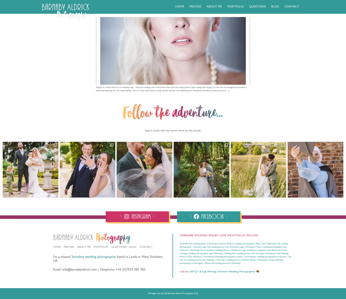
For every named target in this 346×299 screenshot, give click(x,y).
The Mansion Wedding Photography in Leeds (222, 257)
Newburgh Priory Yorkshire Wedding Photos (210, 250)
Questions (257, 6)
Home (179, 6)
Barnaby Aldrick (73, 237)
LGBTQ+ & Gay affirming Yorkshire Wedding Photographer (221, 271)
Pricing (195, 6)
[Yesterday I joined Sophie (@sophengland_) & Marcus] (87, 170)
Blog (275, 6)
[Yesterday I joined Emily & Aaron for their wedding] (30, 170)
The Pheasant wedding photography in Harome (265, 257)
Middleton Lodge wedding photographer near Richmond (255, 250)
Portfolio (235, 6)
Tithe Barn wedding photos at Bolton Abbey (236, 260)
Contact (291, 6)
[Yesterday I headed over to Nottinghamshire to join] (144, 170)
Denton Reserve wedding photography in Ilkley (239, 244)
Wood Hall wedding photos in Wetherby (222, 263)
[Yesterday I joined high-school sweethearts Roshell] (201, 170)
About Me (214, 6)
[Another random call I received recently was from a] (315, 170)
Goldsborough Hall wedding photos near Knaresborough (219, 247)
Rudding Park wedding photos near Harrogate (244, 254)
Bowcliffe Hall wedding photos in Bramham (198, 244)
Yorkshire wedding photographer (93, 257)
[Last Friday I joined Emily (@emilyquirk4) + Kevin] (258, 170)
